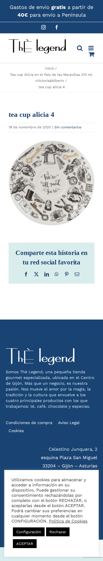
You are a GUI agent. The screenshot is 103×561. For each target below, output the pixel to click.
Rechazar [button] (57, 532)
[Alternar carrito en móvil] (91, 54)
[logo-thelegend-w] (40, 350)
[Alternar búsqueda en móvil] (80, 48)
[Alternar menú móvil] (91, 48)
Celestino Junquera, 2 (73, 449)
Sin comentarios (67, 127)
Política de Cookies (68, 521)
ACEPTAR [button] (24, 543)
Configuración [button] (28, 532)
